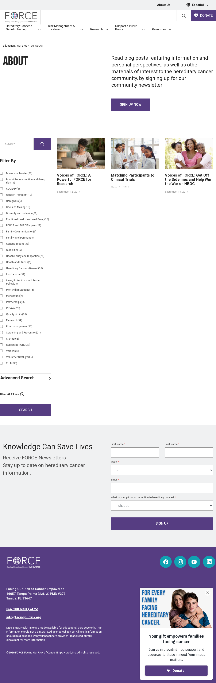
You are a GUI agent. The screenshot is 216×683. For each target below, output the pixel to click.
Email (115, 479)
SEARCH (25, 410)
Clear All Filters (9, 394)
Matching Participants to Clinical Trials (132, 177)
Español (198, 5)
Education (9, 45)
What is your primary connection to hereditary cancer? (143, 497)
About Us (163, 5)
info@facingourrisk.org (23, 617)
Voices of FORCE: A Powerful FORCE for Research (74, 179)
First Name (118, 444)
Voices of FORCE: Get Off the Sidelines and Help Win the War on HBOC (188, 179)
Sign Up (162, 523)
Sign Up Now (130, 105)
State (115, 461)
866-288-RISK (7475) (22, 609)
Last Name (172, 444)
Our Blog (22, 45)
